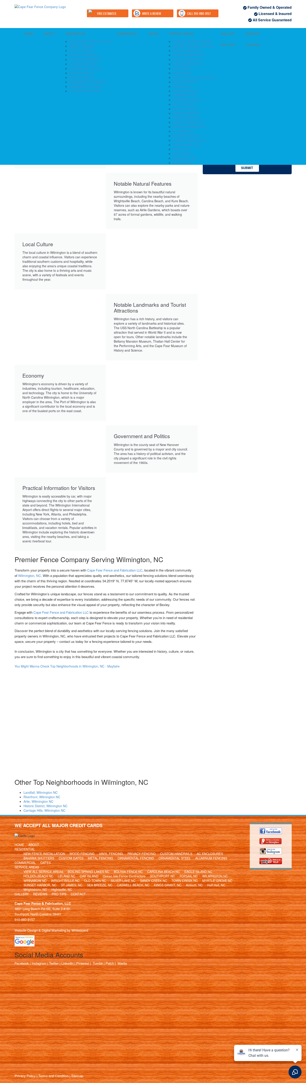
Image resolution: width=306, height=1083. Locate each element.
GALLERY (228, 33)
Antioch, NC (181, 149)
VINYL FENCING (81, 50)
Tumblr (98, 963)
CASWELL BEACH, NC (189, 140)
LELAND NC (181, 68)
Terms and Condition (53, 1075)
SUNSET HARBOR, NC (189, 126)
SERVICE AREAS (181, 33)
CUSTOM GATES (81, 73)
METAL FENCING (82, 77)
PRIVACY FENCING (83, 55)
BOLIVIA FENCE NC (187, 50)
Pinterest (82, 963)
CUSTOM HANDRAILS (85, 59)
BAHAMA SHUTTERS (84, 68)
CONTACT (253, 45)
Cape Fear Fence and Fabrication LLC (114, 570)
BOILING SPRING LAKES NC (193, 46)
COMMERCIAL (126, 33)
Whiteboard (79, 930)
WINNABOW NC (184, 95)
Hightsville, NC (183, 162)
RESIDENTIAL (76, 33)
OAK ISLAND (182, 73)
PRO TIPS (228, 45)
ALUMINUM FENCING (85, 91)
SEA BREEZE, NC (185, 135)
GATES (153, 33)
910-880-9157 (25, 919)
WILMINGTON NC (185, 91)
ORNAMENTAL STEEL (85, 86)
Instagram (39, 963)
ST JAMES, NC (183, 131)
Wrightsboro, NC (184, 158)
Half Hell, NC (182, 153)
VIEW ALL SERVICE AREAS (192, 41)
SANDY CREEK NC (186, 113)
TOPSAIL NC (182, 86)
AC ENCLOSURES (82, 64)
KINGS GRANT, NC (186, 144)
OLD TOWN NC (184, 104)
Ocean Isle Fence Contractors (194, 77)
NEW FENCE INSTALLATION (90, 41)
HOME (28, 33)
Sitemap (77, 1075)
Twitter (54, 963)
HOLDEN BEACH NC (188, 64)
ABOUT (49, 33)
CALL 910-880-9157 (199, 13)
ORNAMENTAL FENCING (87, 82)
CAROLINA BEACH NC (189, 55)
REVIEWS (253, 33)
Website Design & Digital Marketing (40, 930)
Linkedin (67, 963)
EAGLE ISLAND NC (186, 59)
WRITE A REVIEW (151, 13)
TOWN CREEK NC (186, 117)
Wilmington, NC (29, 575)
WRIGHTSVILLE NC (187, 100)
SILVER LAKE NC (185, 109)
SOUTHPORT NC (185, 82)
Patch (110, 963)
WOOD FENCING (81, 46)
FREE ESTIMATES (106, 13)
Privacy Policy (25, 1075)
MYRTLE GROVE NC (188, 122)
